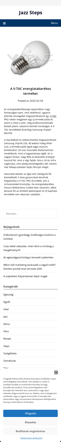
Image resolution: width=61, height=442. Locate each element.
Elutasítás (30, 422)
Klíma (6, 324)
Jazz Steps (30, 12)
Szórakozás (9, 360)
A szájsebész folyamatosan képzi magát (25, 276)
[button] (56, 372)
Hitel (6, 309)
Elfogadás (30, 413)
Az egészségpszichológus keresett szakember (28, 257)
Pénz (6, 331)
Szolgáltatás (10, 353)
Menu (54, 23)
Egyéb (6, 301)
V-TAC (53, 116)
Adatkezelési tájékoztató (31, 438)
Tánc (6, 368)
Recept (7, 338)
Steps (6, 346)
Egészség (8, 294)
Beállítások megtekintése (30, 431)
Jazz (5, 316)
